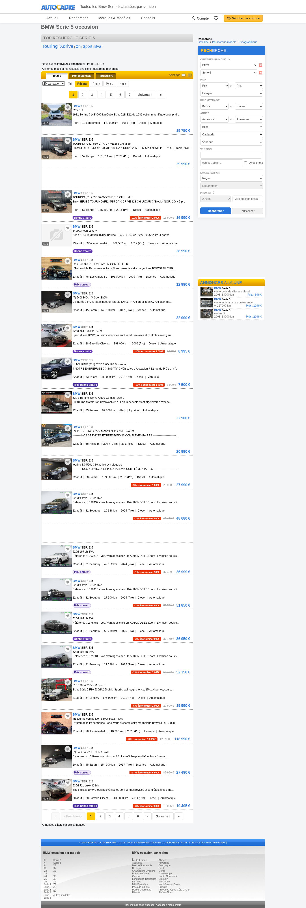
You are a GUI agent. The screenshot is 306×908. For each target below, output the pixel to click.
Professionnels (81, 75)
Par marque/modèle (224, 42)
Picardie (163, 887)
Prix (203, 79)
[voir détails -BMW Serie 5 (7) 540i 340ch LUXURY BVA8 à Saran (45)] (56, 756)
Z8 (54, 892)
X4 (54, 873)
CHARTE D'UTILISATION (165, 842)
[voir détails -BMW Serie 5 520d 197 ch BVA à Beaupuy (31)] (56, 556)
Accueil (52, 18)
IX (44, 868)
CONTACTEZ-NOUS (213, 842)
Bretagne (137, 868)
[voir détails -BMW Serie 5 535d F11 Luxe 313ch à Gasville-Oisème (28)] (56, 790)
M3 (45, 873)
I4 (44, 862)
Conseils (148, 18)
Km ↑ (122, 83)
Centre (162, 868)
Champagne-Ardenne (143, 870)
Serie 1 (47, 884)
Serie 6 (47, 897)
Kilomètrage (210, 100)
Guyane (136, 876)
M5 (45, 879)
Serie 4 (47, 892)
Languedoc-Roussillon (144, 879)
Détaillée (203, 42)
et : (231, 85)
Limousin (163, 879)
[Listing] (183, 75)
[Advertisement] (231, 248)
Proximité (207, 193)
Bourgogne (164, 865)
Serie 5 (47, 895)
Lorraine (136, 881)
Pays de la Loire (141, 887)
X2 (54, 868)
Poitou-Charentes (141, 889)
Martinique (164, 881)
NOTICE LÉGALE (190, 842)
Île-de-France (139, 860)
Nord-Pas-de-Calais (169, 884)
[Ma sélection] (216, 18)
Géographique (248, 42)
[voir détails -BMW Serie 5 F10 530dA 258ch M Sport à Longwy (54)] (56, 689)
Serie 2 (47, 887)
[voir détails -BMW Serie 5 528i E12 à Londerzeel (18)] (56, 114)
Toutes (57, 75)
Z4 (54, 889)
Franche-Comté (140, 873)
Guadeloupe (165, 873)
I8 (44, 865)
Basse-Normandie (142, 865)
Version (206, 149)
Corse (162, 870)
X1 (54, 865)
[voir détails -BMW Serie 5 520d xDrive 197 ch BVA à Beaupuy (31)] (56, 502)
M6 (45, 881)
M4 (45, 876)
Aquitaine (137, 862)
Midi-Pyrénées (140, 884)
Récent (82, 83)
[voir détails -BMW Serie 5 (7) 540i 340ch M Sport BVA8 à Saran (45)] (56, 302)
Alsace (162, 860)
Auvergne (164, 862)
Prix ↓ (110, 83)
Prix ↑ (96, 83)
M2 (45, 870)
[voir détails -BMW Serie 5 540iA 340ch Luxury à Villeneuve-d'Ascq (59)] (56, 235)
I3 (44, 860)
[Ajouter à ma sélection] (68, 107)
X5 (54, 876)
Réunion (136, 892)
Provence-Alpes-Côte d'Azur (174, 889)
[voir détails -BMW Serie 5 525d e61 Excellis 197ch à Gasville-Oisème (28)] (56, 335)
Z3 (54, 887)
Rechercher (78, 18)
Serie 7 (57, 860)
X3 (54, 870)
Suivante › (145, 94)
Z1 (54, 884)
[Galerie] (190, 75)
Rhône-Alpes (166, 892)
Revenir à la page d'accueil (139, 905)
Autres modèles (61, 895)
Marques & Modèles (114, 18)
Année (204, 113)
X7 (54, 881)
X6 (54, 879)
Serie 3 (47, 889)
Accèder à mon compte (168, 905)
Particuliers (106, 75)
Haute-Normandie (168, 876)
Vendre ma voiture (246, 18)
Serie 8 (57, 862)
